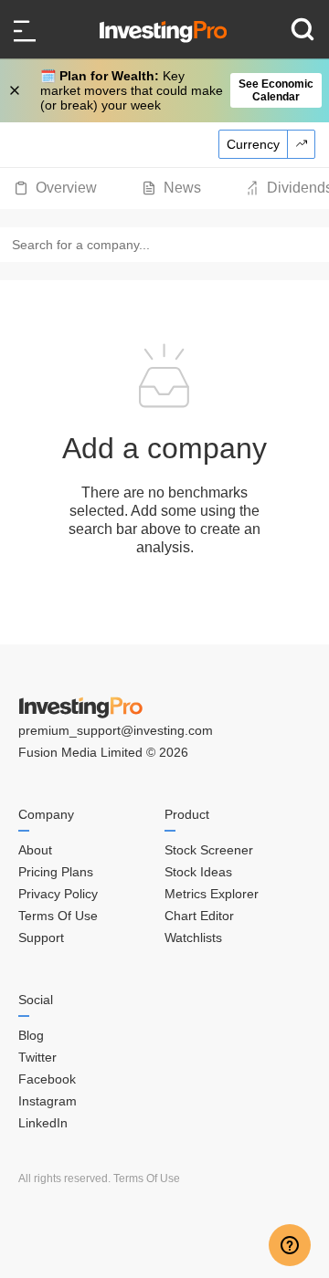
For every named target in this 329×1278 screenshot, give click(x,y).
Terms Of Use (58, 915)
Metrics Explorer (211, 893)
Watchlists (193, 937)
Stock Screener (208, 850)
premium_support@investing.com (115, 730)
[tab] (55, 188)
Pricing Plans (55, 871)
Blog (31, 1035)
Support (41, 937)
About (35, 850)
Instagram (47, 1101)
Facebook (47, 1079)
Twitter (37, 1057)
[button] (174, 90)
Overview (66, 187)
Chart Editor (199, 915)
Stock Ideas (198, 871)
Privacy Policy (58, 893)
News (182, 187)
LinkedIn (43, 1123)
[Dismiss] (16, 90)
